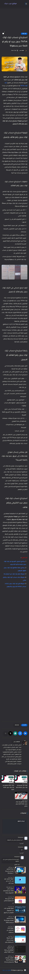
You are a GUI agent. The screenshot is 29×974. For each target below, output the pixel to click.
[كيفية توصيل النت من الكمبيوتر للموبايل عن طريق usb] (20, 909)
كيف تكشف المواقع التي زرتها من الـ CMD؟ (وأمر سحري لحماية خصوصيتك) (9, 950)
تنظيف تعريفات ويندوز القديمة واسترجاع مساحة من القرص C (9, 960)
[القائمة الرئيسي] (26, 4)
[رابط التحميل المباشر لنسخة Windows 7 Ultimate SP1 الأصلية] (20, 870)
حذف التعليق (17, 864)
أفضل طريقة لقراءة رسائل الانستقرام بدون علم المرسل (9, 941)
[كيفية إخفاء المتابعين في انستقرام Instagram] (20, 929)
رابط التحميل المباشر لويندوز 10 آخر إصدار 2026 (9, 920)
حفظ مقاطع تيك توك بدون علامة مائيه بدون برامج (21, 804)
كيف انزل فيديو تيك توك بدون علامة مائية (21, 786)
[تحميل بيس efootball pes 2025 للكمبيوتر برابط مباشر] (20, 889)
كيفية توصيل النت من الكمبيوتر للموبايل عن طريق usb (9, 911)
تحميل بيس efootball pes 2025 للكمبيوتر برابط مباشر (8, 891)
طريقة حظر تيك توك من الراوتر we (14, 574)
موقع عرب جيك (10, 4)
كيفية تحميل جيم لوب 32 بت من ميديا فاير (9, 881)
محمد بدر (22, 50)
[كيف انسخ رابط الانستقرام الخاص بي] (20, 899)
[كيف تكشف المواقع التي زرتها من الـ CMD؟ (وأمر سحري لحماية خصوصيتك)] (20, 949)
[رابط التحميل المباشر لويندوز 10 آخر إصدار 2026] (20, 919)
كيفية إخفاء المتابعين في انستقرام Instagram (10, 931)
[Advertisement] (14, 21)
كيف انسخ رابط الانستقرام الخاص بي (9, 901)
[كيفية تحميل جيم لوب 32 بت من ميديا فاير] (20, 880)
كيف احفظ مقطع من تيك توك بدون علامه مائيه (8, 787)
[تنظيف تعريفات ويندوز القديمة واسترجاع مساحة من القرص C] (20, 959)
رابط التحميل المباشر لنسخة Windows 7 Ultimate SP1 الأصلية (9, 872)
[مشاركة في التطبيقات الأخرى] (6, 733)
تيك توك (24, 33)
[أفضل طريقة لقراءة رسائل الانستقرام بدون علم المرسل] (20, 939)
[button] (20, 733)
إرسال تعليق (21, 821)
